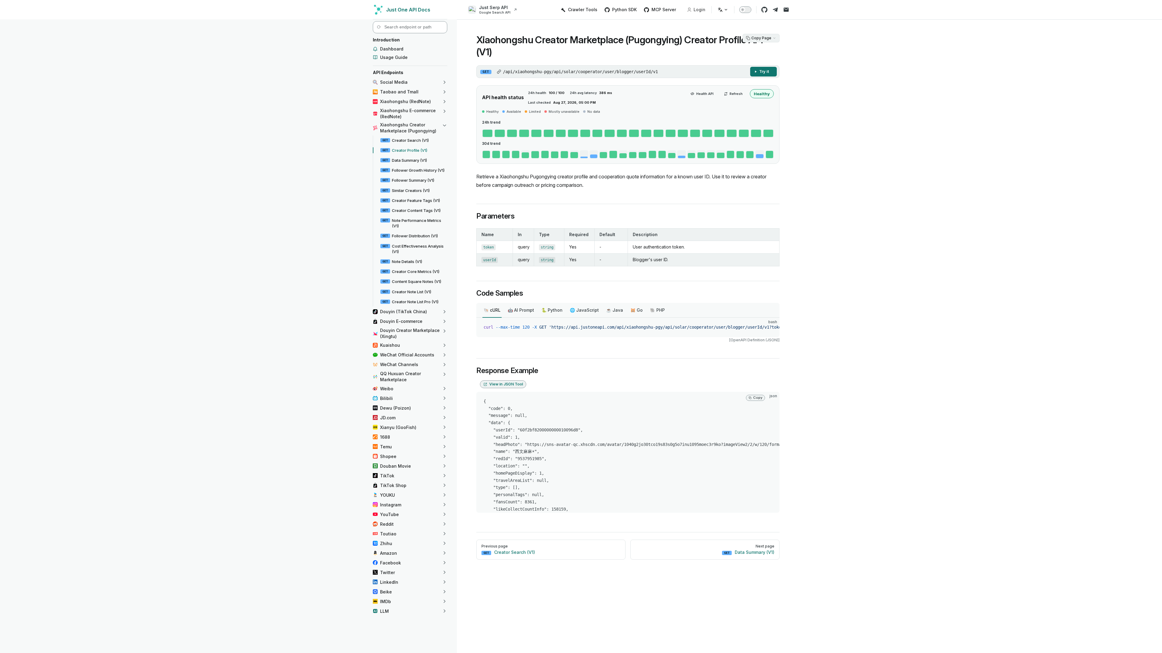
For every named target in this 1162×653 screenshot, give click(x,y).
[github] (764, 9)
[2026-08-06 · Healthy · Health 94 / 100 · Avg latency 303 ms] (564, 154)
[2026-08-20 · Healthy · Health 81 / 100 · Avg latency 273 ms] (701, 154)
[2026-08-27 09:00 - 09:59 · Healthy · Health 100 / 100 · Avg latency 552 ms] (670, 133)
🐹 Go (636, 310)
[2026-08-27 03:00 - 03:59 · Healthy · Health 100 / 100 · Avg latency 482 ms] (597, 133)
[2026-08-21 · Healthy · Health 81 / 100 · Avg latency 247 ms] (711, 154)
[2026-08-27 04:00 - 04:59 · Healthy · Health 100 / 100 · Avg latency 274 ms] (609, 133)
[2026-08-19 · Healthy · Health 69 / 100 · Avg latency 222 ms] (691, 154)
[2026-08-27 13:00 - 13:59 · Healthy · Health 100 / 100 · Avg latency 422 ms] (719, 133)
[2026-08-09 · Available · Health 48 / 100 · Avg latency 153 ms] (593, 154)
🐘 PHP (657, 310)
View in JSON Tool (506, 384)
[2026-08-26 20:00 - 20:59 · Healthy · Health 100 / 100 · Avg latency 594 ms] (512, 133)
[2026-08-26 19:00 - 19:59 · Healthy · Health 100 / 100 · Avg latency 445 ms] (499, 133)
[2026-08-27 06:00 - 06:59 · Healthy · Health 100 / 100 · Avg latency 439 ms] (634, 133)
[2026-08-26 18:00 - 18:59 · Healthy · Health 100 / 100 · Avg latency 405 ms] (487, 133)
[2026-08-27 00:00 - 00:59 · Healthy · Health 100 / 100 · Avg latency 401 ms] (560, 133)
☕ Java (614, 310)
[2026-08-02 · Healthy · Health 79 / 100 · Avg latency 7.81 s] (525, 154)
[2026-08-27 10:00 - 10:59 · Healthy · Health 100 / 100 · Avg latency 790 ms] (682, 133)
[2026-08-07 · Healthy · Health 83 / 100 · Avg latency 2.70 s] (574, 154)
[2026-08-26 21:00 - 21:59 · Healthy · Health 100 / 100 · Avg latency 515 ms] (524, 133)
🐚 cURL (492, 310)
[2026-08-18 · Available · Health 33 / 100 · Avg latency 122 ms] (681, 154)
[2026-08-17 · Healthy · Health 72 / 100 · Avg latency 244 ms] (672, 154)
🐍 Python (552, 310)
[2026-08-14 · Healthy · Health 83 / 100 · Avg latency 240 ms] (642, 154)
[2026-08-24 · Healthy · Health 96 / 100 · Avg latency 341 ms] (740, 154)
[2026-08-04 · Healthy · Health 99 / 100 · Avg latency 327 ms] (545, 154)
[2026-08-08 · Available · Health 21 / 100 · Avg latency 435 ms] (584, 154)
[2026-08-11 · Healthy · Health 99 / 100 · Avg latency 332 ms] (613, 154)
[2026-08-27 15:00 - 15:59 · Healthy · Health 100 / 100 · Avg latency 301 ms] (743, 133)
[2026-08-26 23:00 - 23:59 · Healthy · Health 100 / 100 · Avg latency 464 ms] (548, 133)
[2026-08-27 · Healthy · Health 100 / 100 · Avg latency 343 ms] (769, 154)
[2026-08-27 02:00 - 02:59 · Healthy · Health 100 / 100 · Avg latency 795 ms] (585, 133)
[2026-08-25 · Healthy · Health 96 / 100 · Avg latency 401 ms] (750, 154)
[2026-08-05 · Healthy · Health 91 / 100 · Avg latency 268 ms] (554, 154)
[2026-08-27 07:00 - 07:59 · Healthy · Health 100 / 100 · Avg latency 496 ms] (646, 133)
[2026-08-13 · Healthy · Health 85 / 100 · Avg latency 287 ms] (633, 154)
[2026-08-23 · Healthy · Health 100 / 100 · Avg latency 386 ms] (730, 154)
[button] (410, 40)
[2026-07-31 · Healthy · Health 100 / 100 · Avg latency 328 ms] (506, 154)
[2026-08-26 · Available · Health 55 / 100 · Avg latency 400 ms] (759, 154)
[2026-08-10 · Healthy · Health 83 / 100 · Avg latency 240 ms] (603, 154)
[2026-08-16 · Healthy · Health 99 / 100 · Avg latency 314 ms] (662, 154)
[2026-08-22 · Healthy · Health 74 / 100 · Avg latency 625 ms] (720, 154)
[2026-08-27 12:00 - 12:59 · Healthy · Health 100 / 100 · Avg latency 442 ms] (707, 133)
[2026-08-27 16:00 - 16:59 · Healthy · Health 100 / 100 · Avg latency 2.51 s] (755, 133)
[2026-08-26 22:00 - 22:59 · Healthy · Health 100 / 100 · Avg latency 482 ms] (536, 133)
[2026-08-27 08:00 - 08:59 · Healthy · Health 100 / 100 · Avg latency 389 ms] (658, 133)
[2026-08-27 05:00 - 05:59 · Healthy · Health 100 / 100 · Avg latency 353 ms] (621, 133)
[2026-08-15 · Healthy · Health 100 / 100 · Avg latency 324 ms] (652, 154)
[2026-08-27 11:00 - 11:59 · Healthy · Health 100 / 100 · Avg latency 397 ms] (695, 133)
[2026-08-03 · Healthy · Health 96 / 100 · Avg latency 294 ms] (535, 154)
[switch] (745, 9)
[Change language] (723, 9)
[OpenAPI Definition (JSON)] (754, 340)
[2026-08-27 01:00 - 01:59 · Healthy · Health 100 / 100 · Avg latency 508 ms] (572, 133)
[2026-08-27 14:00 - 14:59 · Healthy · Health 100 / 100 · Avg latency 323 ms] (731, 133)
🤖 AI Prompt (521, 310)
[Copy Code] (770, 327)
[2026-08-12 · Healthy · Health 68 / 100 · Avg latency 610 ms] (623, 154)
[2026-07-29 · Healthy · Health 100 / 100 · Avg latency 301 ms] (486, 154)
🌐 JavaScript (584, 310)
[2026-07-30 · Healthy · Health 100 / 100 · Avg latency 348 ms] (496, 154)
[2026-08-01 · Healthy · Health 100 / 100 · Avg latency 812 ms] (515, 154)
